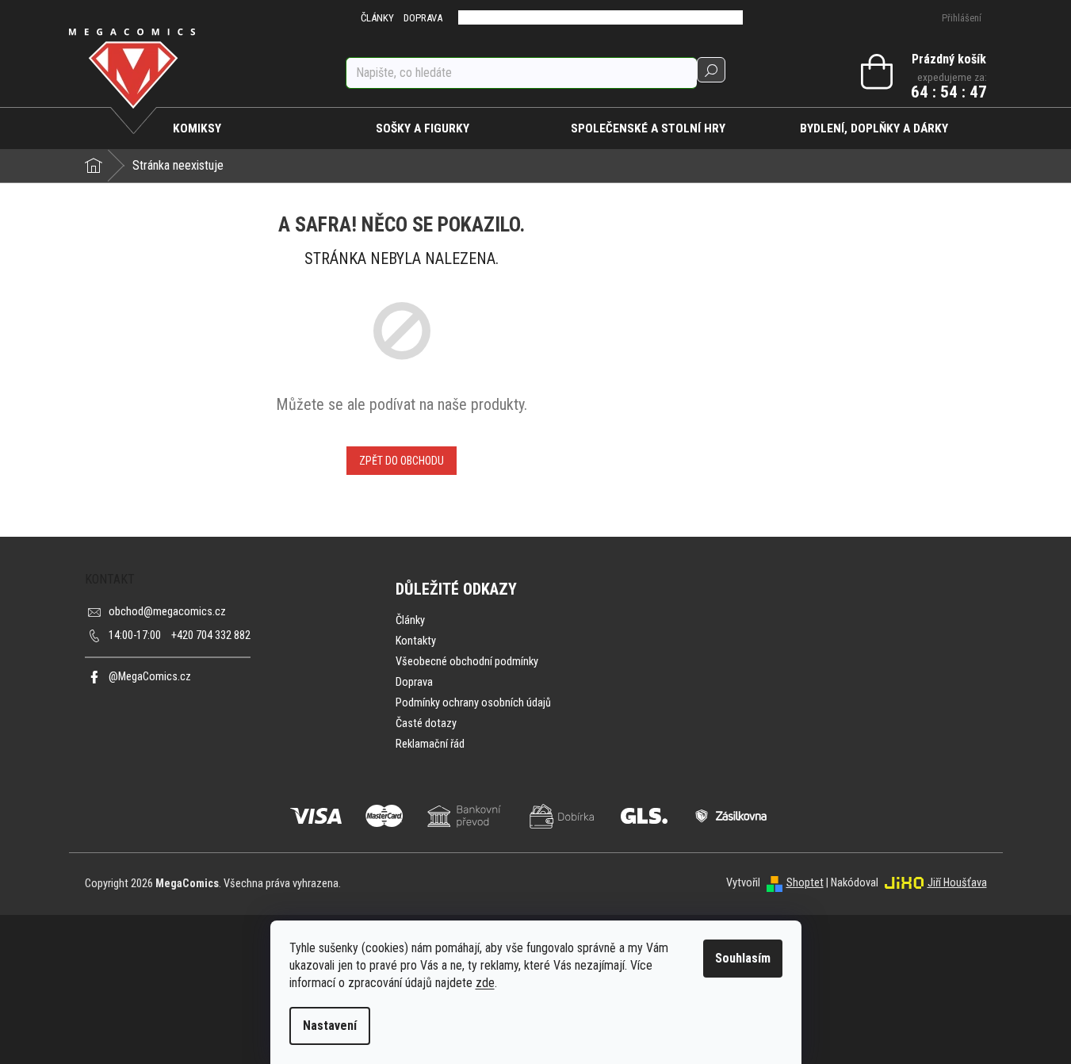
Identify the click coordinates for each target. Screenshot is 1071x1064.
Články (410, 620)
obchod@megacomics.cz (167, 611)
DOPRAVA (423, 18)
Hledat (711, 69)
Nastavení (330, 1025)
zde (485, 982)
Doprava (414, 682)
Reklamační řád (430, 744)
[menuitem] (198, 128)
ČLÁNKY (377, 18)
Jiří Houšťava (957, 883)
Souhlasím (743, 958)
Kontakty (416, 641)
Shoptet (805, 883)
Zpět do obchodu (401, 460)
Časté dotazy (426, 723)
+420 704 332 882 (180, 635)
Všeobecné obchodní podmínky (467, 661)
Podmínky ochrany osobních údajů (473, 703)
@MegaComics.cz (150, 676)
